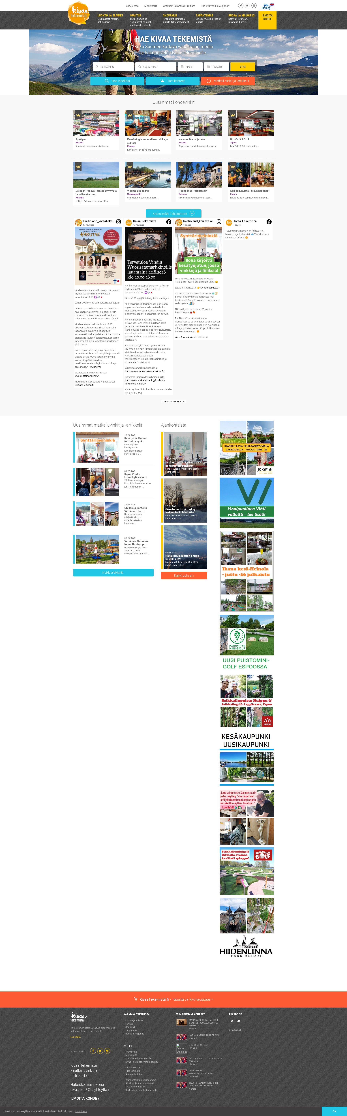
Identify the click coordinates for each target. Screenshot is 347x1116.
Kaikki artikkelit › (113, 572)
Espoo (204, 1024)
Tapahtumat (131, 1030)
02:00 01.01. (235, 1030)
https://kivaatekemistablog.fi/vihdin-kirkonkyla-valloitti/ (145, 382)
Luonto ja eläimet (134, 1020)
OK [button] (334, 1111)
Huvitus (129, 1023)
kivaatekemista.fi (84, 384)
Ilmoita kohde (132, 1067)
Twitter (234, 1021)
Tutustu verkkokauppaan (215, 6)
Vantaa (203, 1086)
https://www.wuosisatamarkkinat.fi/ (144, 371)
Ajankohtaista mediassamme (140, 1080)
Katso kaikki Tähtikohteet (170, 214)
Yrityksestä (132, 6)
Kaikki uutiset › (184, 575)
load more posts (174, 401)
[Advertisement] (173, 979)
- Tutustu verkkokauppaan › (176, 999)
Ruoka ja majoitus (134, 1033)
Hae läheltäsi (120, 81)
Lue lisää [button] (81, 1111)
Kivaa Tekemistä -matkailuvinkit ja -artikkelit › (83, 1070)
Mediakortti (150, 6)
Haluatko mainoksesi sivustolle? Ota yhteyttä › (89, 1087)
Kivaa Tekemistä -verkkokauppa (141, 1062)
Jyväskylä (201, 1074)
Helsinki (198, 1046)
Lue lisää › (75, 1037)
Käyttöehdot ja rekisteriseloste (141, 1090)
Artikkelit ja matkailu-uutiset (179, 6)
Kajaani (204, 1036)
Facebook (235, 1014)
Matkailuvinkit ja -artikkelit (231, 81)
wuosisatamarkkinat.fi (87, 375)
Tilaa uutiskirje (132, 1071)
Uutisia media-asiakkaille (138, 1058)
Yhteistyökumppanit (135, 1086)
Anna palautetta (133, 1074)
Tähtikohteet (176, 81)
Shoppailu (130, 1027)
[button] (98, 302)
